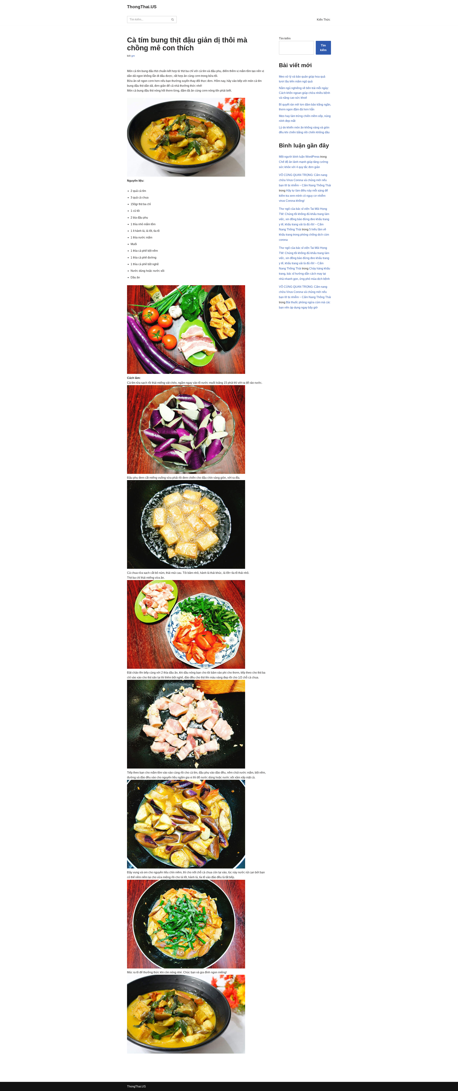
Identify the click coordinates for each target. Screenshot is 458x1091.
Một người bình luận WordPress (299, 156)
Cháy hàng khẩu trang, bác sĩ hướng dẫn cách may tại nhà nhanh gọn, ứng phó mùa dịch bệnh (304, 273)
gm (133, 55)
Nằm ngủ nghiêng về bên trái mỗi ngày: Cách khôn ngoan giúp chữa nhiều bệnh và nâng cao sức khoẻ (304, 93)
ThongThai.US (136, 1086)
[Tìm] (173, 19)
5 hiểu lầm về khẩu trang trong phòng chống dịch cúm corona (304, 234)
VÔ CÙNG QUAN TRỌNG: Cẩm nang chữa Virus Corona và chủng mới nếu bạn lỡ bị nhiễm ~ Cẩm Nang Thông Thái (305, 180)
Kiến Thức (323, 19)
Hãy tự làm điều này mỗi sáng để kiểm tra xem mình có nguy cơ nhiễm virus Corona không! (303, 195)
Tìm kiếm (285, 38)
